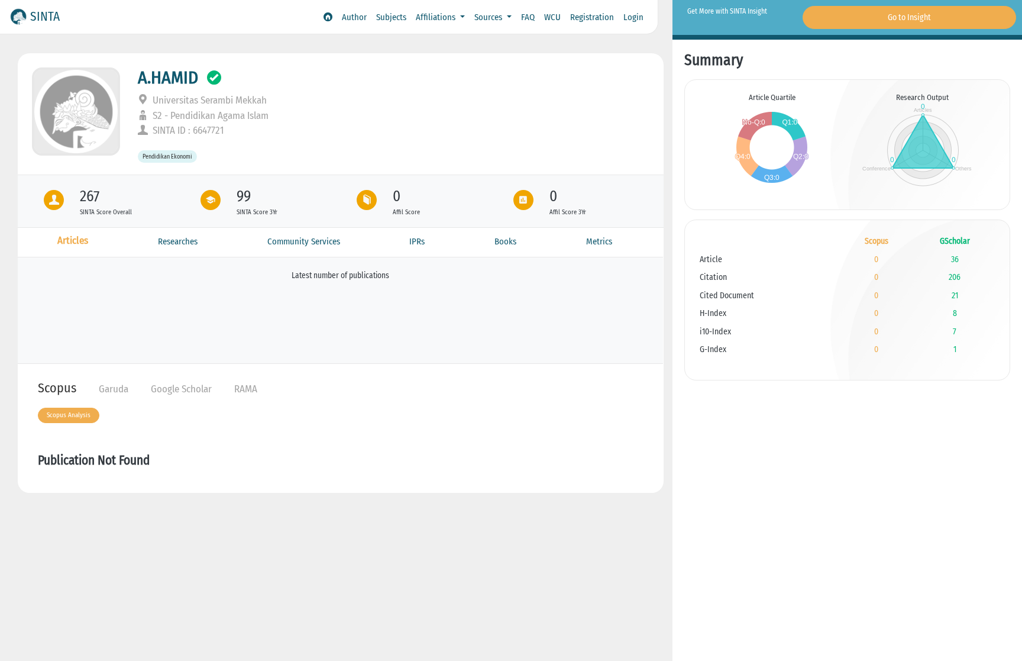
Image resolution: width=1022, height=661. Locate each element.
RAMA (245, 389)
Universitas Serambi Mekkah (208, 100)
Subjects (391, 17)
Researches (178, 241)
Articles (72, 240)
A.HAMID (168, 77)
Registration (592, 17)
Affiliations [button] (437, 17)
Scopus (57, 388)
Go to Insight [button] (909, 17)
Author (354, 17)
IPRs (417, 241)
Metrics (599, 241)
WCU (552, 17)
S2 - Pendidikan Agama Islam (209, 115)
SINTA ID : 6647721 (187, 130)
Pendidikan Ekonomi (167, 156)
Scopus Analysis (68, 415)
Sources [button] (489, 17)
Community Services (303, 241)
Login (633, 17)
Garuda (113, 389)
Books (505, 241)
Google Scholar (181, 389)
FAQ (528, 17)
